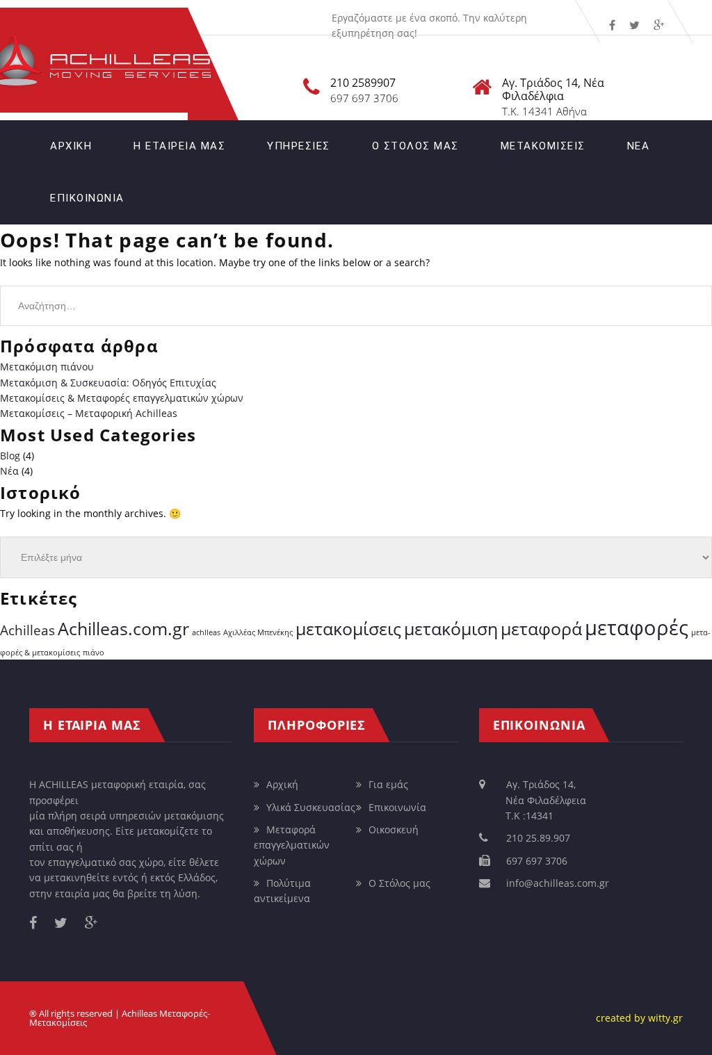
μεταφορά (541, 628)
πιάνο (93, 652)
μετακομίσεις (348, 628)
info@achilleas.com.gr (557, 883)
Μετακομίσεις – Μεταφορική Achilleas (88, 413)
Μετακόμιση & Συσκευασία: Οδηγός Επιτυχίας (108, 382)
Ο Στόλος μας (415, 146)
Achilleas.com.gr (123, 628)
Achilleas (27, 630)
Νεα (638, 146)
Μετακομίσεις (543, 146)
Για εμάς (388, 784)
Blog (10, 455)
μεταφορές (636, 627)
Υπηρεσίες (298, 146)
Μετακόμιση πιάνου (47, 366)
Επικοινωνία (87, 198)
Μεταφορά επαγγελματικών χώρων (292, 845)
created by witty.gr (639, 1017)
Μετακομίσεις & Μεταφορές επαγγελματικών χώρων (121, 397)
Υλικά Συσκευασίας (310, 807)
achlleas (206, 632)
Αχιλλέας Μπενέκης (258, 632)
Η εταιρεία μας (179, 146)
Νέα (9, 470)
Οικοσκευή (394, 829)
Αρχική (71, 146)
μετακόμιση (451, 628)
